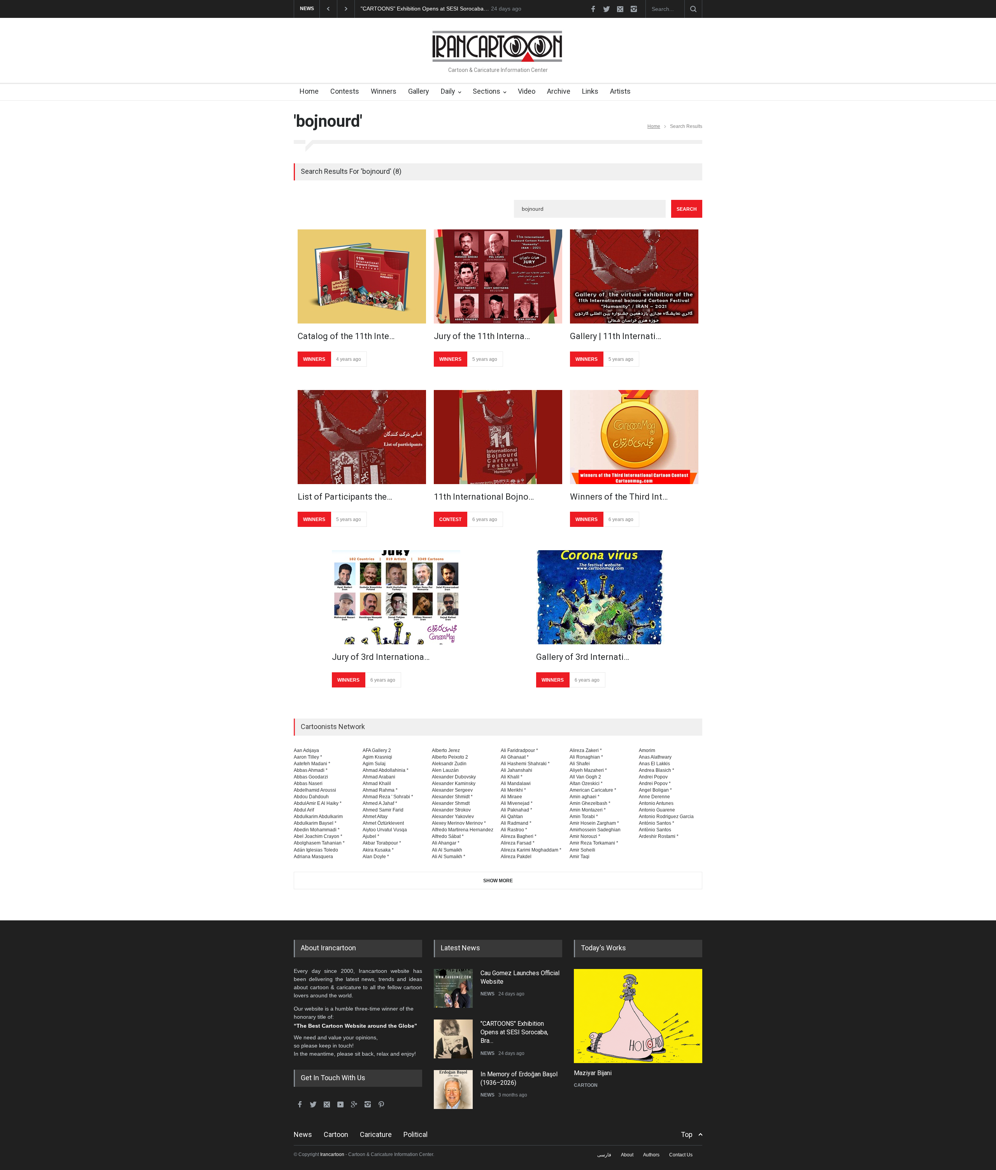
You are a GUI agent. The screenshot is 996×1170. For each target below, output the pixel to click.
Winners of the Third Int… (619, 497)
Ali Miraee (511, 796)
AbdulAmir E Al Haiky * (318, 803)
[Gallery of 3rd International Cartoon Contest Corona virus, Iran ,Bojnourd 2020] (600, 597)
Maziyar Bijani (593, 1073)
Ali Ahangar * (445, 843)
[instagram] (634, 9)
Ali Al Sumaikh (447, 850)
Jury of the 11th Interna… (482, 336)
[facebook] (593, 9)
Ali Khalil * (512, 777)
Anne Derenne (654, 796)
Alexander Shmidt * (452, 796)
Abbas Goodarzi (311, 777)
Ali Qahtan (512, 816)
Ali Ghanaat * (515, 757)
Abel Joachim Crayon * (318, 836)
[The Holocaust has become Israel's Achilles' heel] (638, 1016)
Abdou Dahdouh (311, 796)
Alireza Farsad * (518, 843)
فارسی (604, 1155)
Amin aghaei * (585, 796)
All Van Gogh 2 (585, 777)
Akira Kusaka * (378, 850)
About (627, 1155)
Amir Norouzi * (585, 836)
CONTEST (450, 519)
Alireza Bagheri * (519, 836)
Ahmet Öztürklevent (383, 823)
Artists (620, 91)
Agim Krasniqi (377, 757)
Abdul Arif (304, 810)
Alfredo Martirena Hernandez (462, 829)
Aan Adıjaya (306, 750)
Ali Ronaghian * (586, 757)
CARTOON (586, 1085)
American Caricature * (593, 790)
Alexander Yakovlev (453, 816)
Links (590, 91)
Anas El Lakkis (654, 763)
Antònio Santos (655, 829)
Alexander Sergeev (452, 790)
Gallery (418, 91)
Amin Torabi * (584, 816)
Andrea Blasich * (656, 770)
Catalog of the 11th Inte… (346, 336)
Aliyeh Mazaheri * (588, 770)
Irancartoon (332, 1154)
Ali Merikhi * (513, 790)
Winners (383, 91)
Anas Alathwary (655, 757)
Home (309, 91)
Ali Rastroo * (514, 829)
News (303, 1134)
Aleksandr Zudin (449, 763)
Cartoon (336, 1134)
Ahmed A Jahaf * (380, 803)
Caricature (376, 1134)
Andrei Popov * (655, 783)
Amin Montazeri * (588, 810)
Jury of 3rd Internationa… (381, 657)
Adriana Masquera (313, 856)
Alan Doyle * (376, 856)
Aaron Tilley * (308, 757)
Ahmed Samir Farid (383, 810)
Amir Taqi (579, 856)
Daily (448, 91)
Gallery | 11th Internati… (615, 336)
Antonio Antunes (656, 803)
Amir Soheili (582, 850)
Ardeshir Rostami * (659, 836)
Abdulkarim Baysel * (315, 823)
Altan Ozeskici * (586, 783)
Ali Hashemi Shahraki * (525, 763)
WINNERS (314, 359)
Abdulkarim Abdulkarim (318, 816)
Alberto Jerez (446, 750)
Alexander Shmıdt (451, 803)
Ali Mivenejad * (517, 803)
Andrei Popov (653, 777)
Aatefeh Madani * (312, 763)
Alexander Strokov (451, 810)
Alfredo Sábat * (448, 836)
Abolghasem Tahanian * (319, 843)
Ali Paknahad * (516, 810)
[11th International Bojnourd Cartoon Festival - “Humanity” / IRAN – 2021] (498, 437)
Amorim (647, 750)
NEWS (487, 994)
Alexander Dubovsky (454, 777)
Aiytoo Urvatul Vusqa (385, 829)
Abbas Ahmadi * (311, 770)
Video (526, 91)
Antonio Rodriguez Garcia (666, 816)
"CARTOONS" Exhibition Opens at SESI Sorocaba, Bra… (514, 1032)
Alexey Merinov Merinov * (459, 823)
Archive (558, 91)
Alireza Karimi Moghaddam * (531, 850)
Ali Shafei (580, 763)
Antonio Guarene (657, 810)
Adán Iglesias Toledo (316, 850)
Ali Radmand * (516, 823)
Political (415, 1134)
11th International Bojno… (484, 497)
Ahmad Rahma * (380, 790)
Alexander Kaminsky (453, 783)
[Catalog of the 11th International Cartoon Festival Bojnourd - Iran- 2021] (362, 276)
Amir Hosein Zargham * (594, 823)
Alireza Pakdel (516, 856)
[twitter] (606, 9)
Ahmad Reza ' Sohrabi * (388, 796)
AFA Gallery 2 (377, 750)
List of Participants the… (345, 497)
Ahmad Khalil (377, 783)
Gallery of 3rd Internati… (582, 657)
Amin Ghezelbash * (590, 803)
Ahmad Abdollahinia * (386, 770)
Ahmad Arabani (379, 777)
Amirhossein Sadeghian (595, 829)
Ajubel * (371, 836)
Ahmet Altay (375, 816)
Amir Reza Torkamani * (594, 843)
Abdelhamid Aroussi (315, 790)
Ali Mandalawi (516, 783)
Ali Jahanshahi (516, 770)
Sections (486, 91)
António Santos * (656, 823)
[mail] (620, 9)
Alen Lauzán (445, 770)
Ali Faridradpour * (519, 750)
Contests (344, 91)
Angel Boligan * (655, 790)
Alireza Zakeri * (586, 750)
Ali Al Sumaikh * (448, 856)
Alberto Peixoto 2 (450, 757)
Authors (651, 1155)
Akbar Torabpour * (382, 843)
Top (687, 1134)
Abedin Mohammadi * (317, 829)
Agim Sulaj (374, 763)
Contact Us (681, 1155)
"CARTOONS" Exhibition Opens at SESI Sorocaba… (425, 8)
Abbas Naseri (308, 783)
